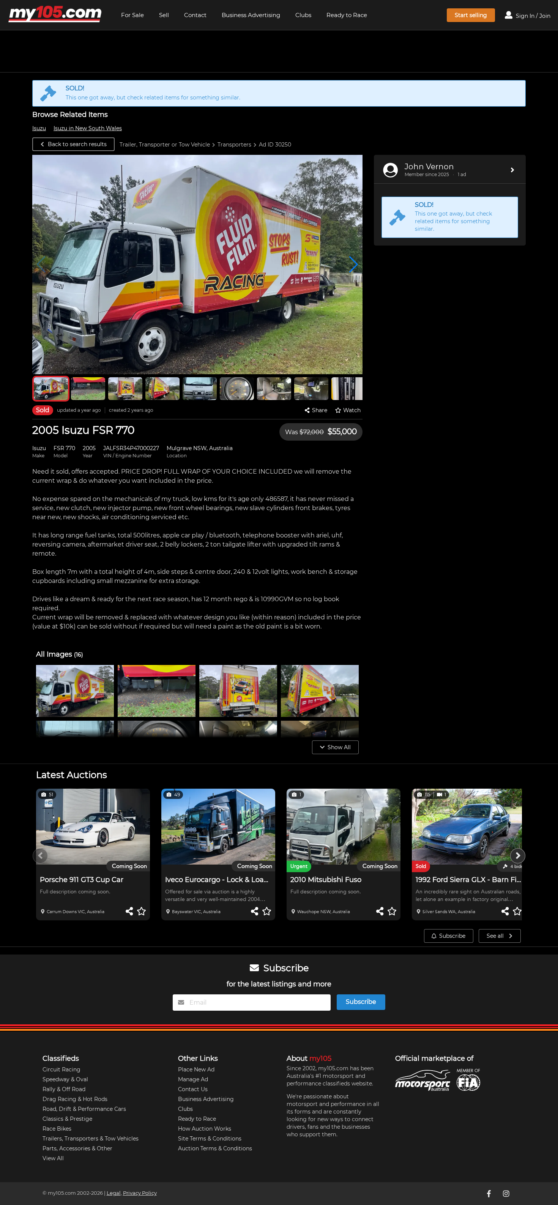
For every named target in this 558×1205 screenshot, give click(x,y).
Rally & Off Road (64, 1089)
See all (496, 935)
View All (53, 1158)
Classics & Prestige (67, 1118)
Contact (195, 15)
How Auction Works (204, 1128)
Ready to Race (346, 15)
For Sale (132, 15)
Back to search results (77, 144)
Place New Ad (196, 1069)
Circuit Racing (61, 1069)
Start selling (471, 15)
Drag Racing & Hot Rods (75, 1099)
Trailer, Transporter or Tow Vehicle (165, 144)
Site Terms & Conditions (209, 1138)
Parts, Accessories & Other (77, 1148)
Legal (114, 1193)
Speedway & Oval (65, 1079)
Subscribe (452, 935)
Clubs (303, 15)
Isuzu (39, 128)
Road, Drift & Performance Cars (84, 1109)
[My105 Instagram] (507, 1193)
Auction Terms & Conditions (215, 1148)
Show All (339, 747)
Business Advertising (251, 15)
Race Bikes (57, 1128)
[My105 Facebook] (489, 1193)
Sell (164, 15)
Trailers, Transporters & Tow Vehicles (91, 1138)
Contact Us (193, 1089)
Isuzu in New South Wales (88, 128)
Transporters (234, 144)
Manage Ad (193, 1079)
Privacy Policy (140, 1193)
